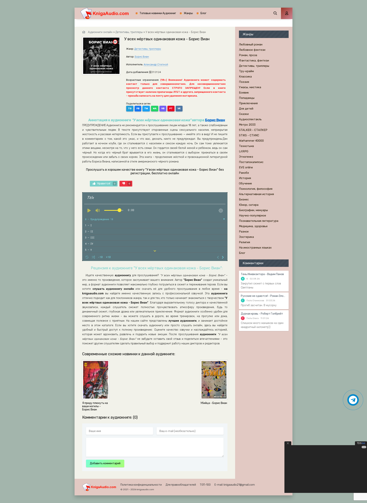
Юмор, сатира (248, 205)
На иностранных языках (255, 247)
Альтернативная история (256, 194)
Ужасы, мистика (250, 87)
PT (171, 108)
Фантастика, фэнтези (254, 60)
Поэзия (244, 82)
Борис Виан (142, 56)
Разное (244, 231)
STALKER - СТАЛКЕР (253, 130)
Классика (245, 76)
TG (130, 108)
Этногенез (246, 156)
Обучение (245, 183)
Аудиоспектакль (250, 119)
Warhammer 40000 (251, 140)
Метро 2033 (247, 124)
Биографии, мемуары (253, 210)
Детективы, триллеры (147, 48)
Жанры (188, 13)
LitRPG (243, 151)
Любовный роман (250, 44)
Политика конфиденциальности (141, 484)
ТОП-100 (205, 484)
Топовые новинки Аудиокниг (158, 13)
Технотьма (246, 146)
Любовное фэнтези (252, 50)
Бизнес (244, 199)
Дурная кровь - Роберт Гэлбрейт (262, 313)
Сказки (244, 114)
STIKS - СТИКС (249, 135)
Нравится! (106, 183)
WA (154, 108)
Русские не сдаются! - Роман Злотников (264, 296)
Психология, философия (255, 189)
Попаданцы (246, 98)
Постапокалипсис (251, 162)
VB (162, 108)
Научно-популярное (252, 215)
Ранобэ (244, 172)
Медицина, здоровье (253, 226)
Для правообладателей (181, 484)
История (245, 178)
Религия (244, 242)
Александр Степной (156, 64)
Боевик (244, 92)
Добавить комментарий (105, 463)
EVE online (246, 167)
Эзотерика (246, 237)
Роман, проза (248, 55)
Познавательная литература (258, 221)
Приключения (248, 103)
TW (146, 108)
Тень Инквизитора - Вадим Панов (262, 274)
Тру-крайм (246, 71)
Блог (203, 13)
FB (137, 108)
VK (179, 108)
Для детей (246, 108)
